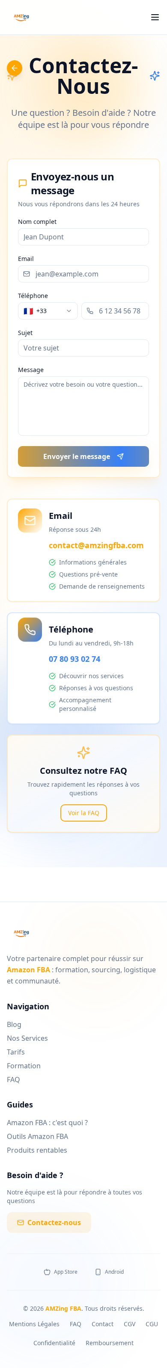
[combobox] (48, 311)
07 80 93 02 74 (74, 659)
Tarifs (16, 1052)
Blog (14, 1024)
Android (114, 1271)
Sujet (25, 333)
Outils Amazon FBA (37, 1136)
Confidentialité (54, 1343)
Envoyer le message (76, 456)
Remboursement (110, 1343)
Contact (102, 1324)
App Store (66, 1271)
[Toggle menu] (155, 17)
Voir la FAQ (83, 813)
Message (31, 370)
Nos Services (27, 1038)
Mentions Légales (34, 1324)
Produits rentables (37, 1150)
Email (26, 259)
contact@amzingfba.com (96, 545)
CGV (129, 1324)
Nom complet (37, 222)
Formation (24, 1065)
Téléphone (33, 296)
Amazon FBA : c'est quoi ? (47, 1122)
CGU (152, 1324)
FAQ (13, 1079)
